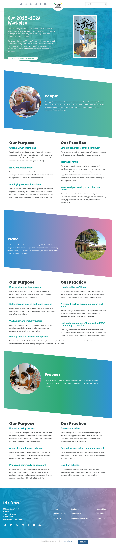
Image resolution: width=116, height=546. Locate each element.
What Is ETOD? (59, 514)
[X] (31, 4)
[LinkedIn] (26, 4)
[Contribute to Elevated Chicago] (40, 525)
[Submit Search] (105, 4)
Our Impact (75, 509)
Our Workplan (76, 514)
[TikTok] (21, 4)
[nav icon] (111, 4)
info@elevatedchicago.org (12, 519)
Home (56, 509)
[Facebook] (40, 4)
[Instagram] (36, 4)
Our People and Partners (80, 518)
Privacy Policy (68, 541)
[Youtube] (45, 4)
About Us (57, 518)
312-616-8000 (8, 517)
